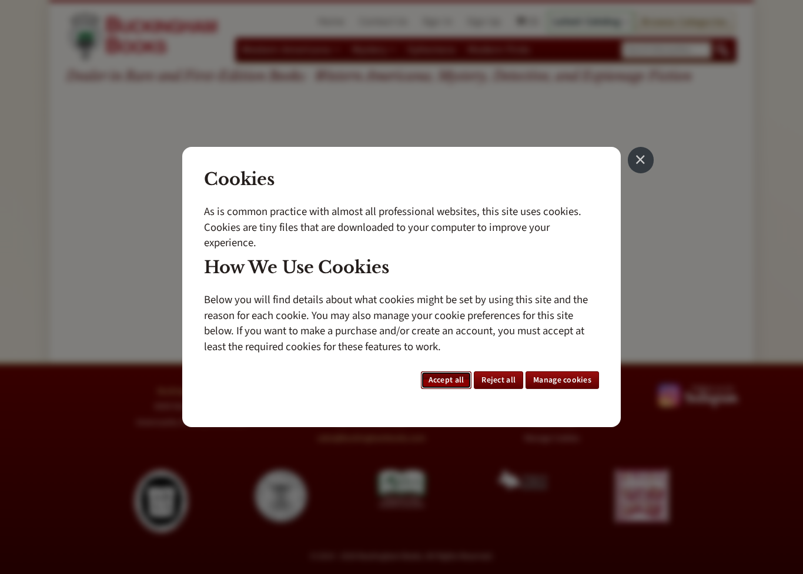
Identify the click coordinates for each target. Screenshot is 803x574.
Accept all (446, 380)
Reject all (498, 380)
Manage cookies (562, 380)
